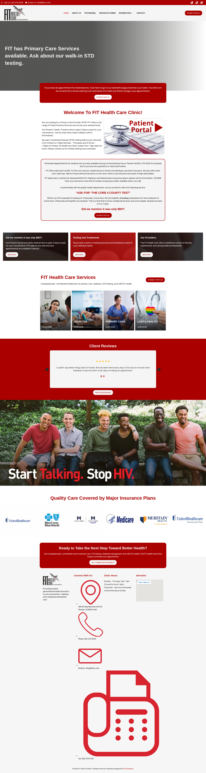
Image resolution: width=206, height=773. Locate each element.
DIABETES (80, 321)
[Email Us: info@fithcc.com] (26, 2)
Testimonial (90, 13)
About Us (76, 13)
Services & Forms (107, 13)
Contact (141, 13)
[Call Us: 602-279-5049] (2, 2)
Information (125, 13)
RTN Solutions (128, 769)
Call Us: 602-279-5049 (13, 3)
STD (45, 321)
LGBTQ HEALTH (147, 321)
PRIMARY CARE (115, 321)
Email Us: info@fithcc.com (39, 3)
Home (66, 13)
